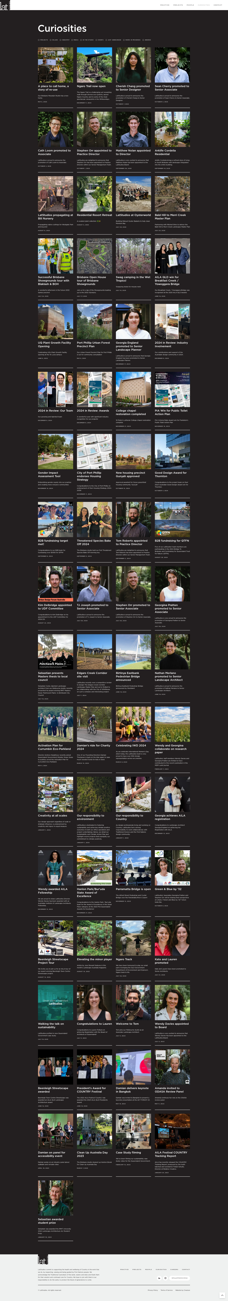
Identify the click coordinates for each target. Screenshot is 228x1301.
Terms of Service (167, 1290)
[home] (5, 5)
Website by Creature (182, 1290)
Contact (218, 5)
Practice (165, 5)
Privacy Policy (153, 1290)
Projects (178, 5)
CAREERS (174, 1269)
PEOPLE (190, 5)
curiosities (204, 5)
